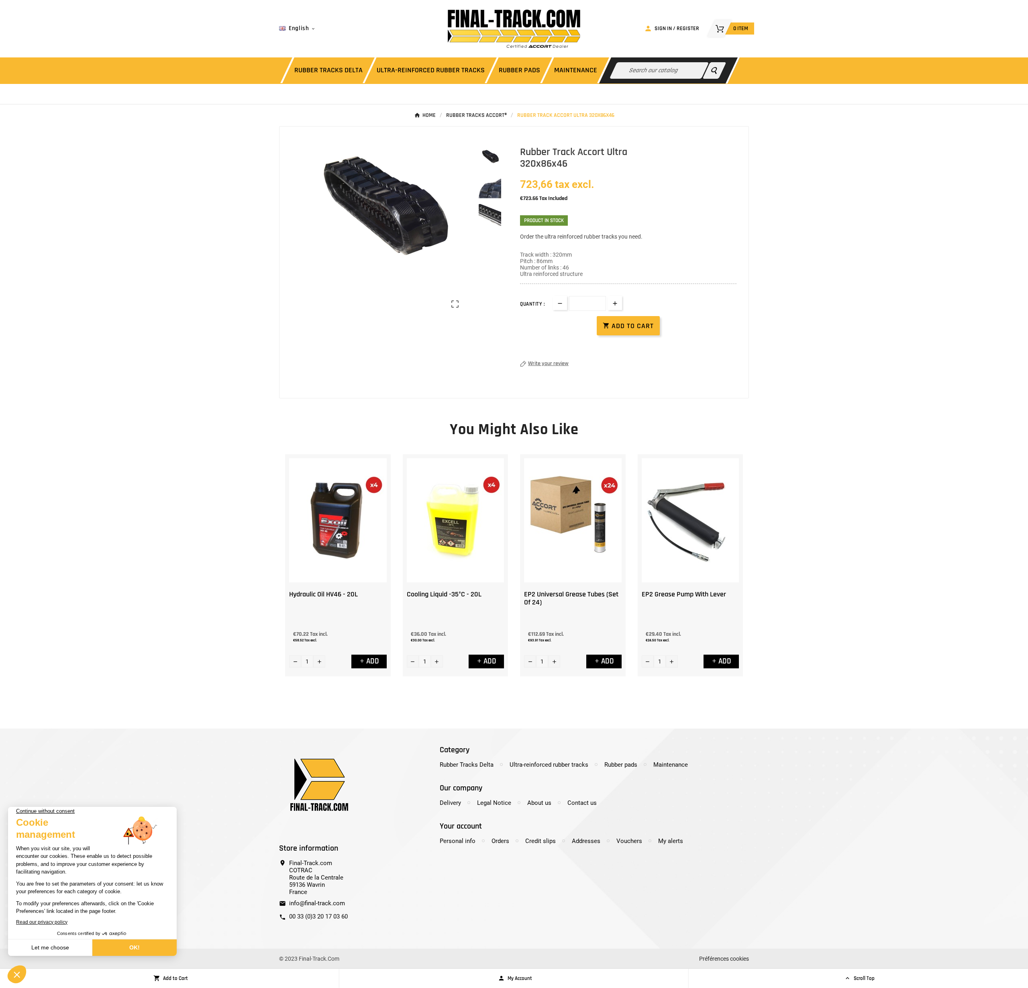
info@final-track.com (317, 903)
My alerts (670, 841)
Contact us (582, 802)
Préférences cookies (724, 958)
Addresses (586, 841)
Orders (500, 841)
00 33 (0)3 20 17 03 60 (318, 916)
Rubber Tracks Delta (467, 764)
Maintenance (670, 764)
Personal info (457, 841)
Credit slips (540, 841)
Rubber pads (620, 764)
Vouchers (629, 841)
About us (539, 802)
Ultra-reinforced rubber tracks (549, 764)
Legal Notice (494, 802)
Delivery (450, 802)
